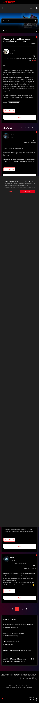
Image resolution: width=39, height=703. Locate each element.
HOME (11, 675)
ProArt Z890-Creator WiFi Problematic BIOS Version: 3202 (18, 624)
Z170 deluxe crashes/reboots (11, 642)
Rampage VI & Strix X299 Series (12, 653)
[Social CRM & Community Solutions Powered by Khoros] (33, 699)
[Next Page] (26, 609)
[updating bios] (32, 127)
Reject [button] (11, 191)
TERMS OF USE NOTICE (14, 685)
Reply (19, 117)
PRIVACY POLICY (25, 685)
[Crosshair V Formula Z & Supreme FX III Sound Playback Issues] (36, 127)
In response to (21, 563)
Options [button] (36, 31)
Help (31, 8)
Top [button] (2, 698)
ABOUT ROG (5, 675)
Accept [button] (27, 191)
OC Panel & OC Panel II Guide (19, 161)
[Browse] (3, 8)
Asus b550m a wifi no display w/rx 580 (13, 633)
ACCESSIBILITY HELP (29, 675)
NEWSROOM (18, 675)
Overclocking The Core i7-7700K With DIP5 (14, 159)
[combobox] (19, 20)
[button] (6, 111)
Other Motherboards (8, 31)
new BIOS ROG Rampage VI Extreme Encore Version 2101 (18, 659)
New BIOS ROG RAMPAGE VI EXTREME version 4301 (17, 650)
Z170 (6, 644)
